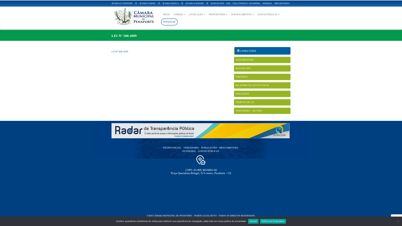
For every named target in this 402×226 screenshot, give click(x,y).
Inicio (166, 14)
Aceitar (253, 221)
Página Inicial (172, 147)
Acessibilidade (245, 60)
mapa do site (217, 3)
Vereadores (191, 147)
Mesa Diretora (228, 147)
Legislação (196, 14)
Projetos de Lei (245, 102)
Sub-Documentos (241, 14)
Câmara (179, 14)
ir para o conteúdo (124, 3)
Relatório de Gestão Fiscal (252, 85)
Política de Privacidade (273, 221)
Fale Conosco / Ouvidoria (246, 3)
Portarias (241, 77)
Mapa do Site (243, 68)
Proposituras (217, 14)
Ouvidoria (189, 151)
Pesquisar (169, 22)
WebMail (267, 3)
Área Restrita (282, 3)
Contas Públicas (267, 14)
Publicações (209, 147)
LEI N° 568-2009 (119, 51)
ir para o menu (150, 3)
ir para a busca (173, 3)
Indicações (242, 94)
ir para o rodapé (197, 3)
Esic (228, 3)
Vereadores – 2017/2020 (249, 111)
